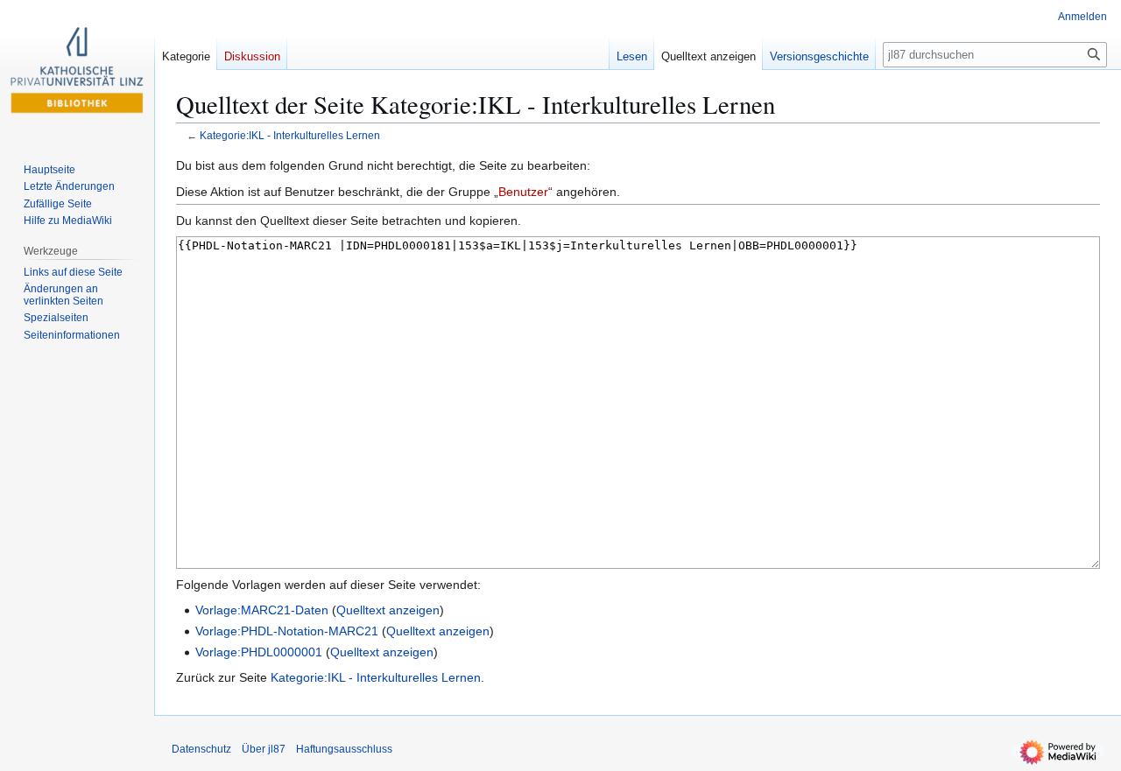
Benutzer (523, 192)
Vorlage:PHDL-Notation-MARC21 (286, 631)
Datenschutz (201, 749)
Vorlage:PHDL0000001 (258, 652)
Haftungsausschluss (344, 749)
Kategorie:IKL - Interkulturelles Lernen (290, 135)
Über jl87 (264, 749)
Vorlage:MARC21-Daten (261, 610)
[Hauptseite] (77, 70)
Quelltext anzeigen (388, 610)
